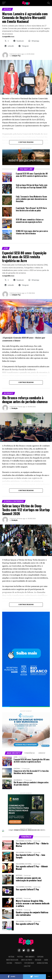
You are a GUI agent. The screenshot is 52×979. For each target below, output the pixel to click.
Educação (38, 960)
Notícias (11, 957)
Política (20, 957)
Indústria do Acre (12, 960)
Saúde (46, 960)
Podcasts (18, 963)
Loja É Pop (27, 966)
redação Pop (16, 56)
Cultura (9, 963)
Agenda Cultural (42, 963)
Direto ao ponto (26, 960)
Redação (15, 408)
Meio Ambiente (30, 957)
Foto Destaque (29, 963)
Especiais (40, 957)
